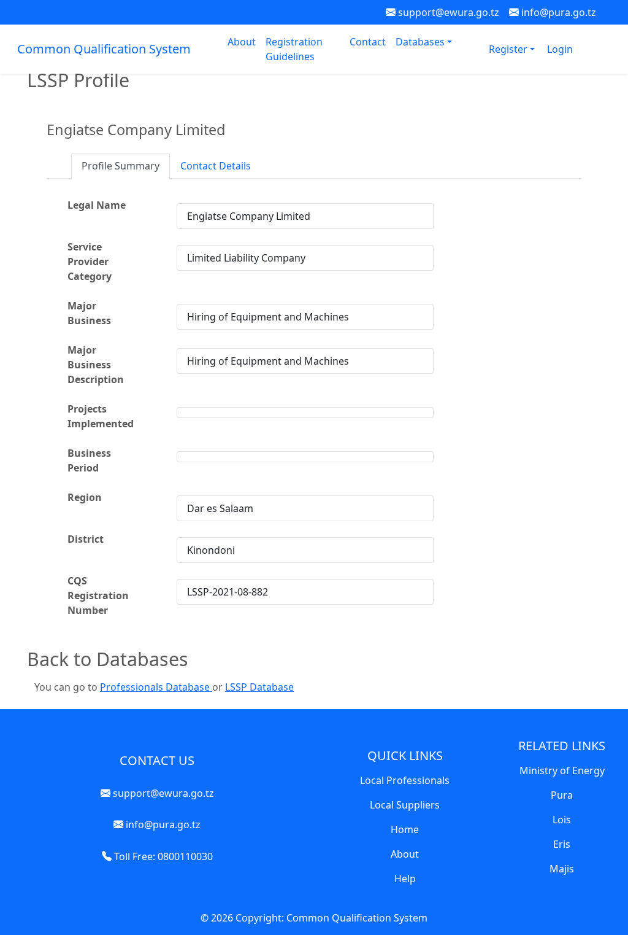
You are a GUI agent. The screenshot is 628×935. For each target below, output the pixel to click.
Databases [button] (421, 41)
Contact (368, 41)
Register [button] (509, 49)
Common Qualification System (104, 49)
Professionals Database (156, 687)
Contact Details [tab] (215, 166)
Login (560, 49)
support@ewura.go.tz (447, 12)
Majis (562, 868)
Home (405, 829)
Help (405, 878)
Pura (562, 795)
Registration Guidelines (294, 49)
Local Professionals (405, 780)
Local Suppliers (405, 805)
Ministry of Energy (562, 770)
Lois (562, 819)
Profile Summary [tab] (120, 166)
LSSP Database (259, 687)
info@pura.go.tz (557, 12)
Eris (561, 844)
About (242, 41)
